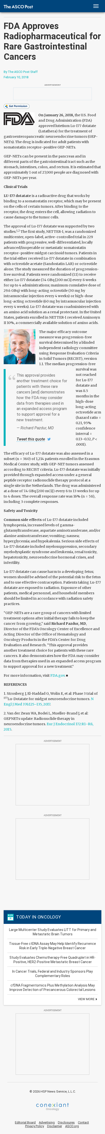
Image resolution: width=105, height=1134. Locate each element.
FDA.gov (57, 675)
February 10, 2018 (16, 77)
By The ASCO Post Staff (21, 72)
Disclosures (66, 1122)
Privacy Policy (34, 1126)
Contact (83, 1122)
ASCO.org (72, 1126)
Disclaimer (54, 1126)
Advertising (47, 1122)
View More (86, 999)
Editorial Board (25, 1122)
